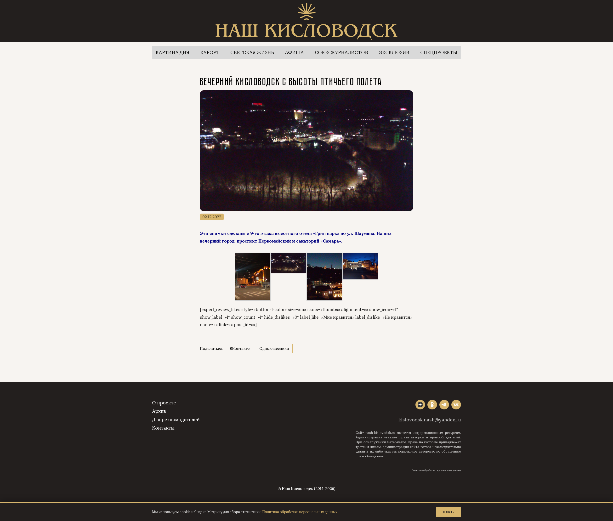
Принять (448, 512)
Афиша (294, 53)
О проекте (164, 403)
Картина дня (172, 53)
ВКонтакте (240, 348)
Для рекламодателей (176, 420)
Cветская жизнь (252, 53)
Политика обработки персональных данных (436, 470)
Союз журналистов (341, 53)
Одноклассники (274, 348)
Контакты (163, 428)
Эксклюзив (394, 53)
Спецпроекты (438, 53)
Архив (159, 411)
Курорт (209, 53)
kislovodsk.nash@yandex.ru (429, 420)
